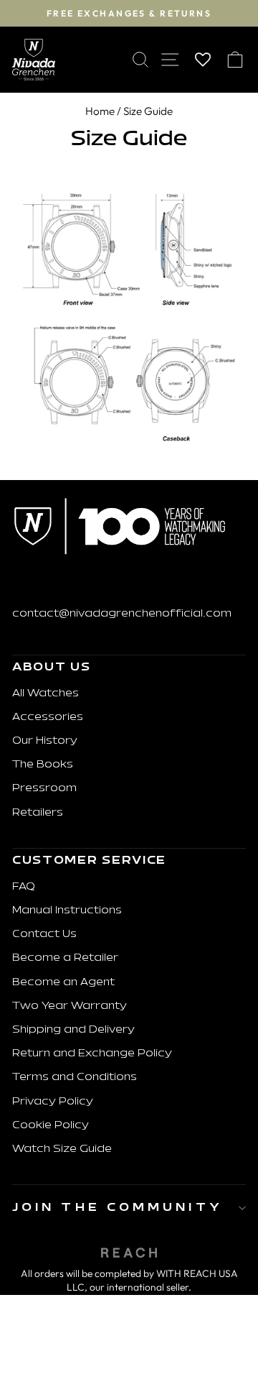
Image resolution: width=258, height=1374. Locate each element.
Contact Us (44, 934)
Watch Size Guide (62, 1149)
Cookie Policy (50, 1125)
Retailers (37, 813)
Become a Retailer (65, 958)
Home (100, 111)
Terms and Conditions (74, 1077)
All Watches (45, 693)
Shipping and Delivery (73, 1030)
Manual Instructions (67, 910)
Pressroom (44, 788)
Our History (44, 741)
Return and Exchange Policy (92, 1053)
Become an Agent (63, 982)
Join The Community (117, 1208)
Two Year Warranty (69, 1006)
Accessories (47, 717)
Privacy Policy (52, 1102)
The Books (42, 765)
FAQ (23, 887)
